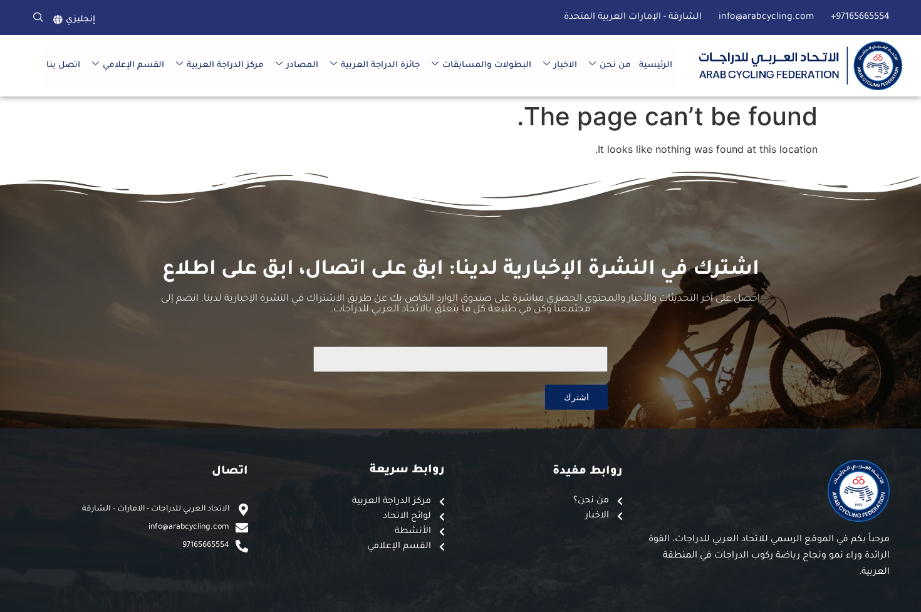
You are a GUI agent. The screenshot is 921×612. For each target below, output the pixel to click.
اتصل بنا (63, 65)
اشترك (576, 397)
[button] (38, 17)
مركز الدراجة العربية (225, 65)
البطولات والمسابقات (486, 65)
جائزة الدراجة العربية (380, 65)
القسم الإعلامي (133, 65)
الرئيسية (655, 65)
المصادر (302, 65)
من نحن (615, 65)
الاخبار (565, 65)
